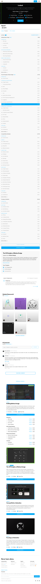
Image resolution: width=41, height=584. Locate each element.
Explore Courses (4, 562)
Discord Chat (32, 562)
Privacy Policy (22, 565)
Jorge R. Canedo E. (24, 11)
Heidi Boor (7, 355)
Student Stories (13, 562)
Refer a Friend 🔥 (33, 565)
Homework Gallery (33, 564)
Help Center (22, 562)
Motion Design (12, 255)
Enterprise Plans (4, 567)
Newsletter (13, 564)
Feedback (22, 564)
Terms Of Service (23, 567)
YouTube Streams (4, 565)
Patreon (2, 564)
